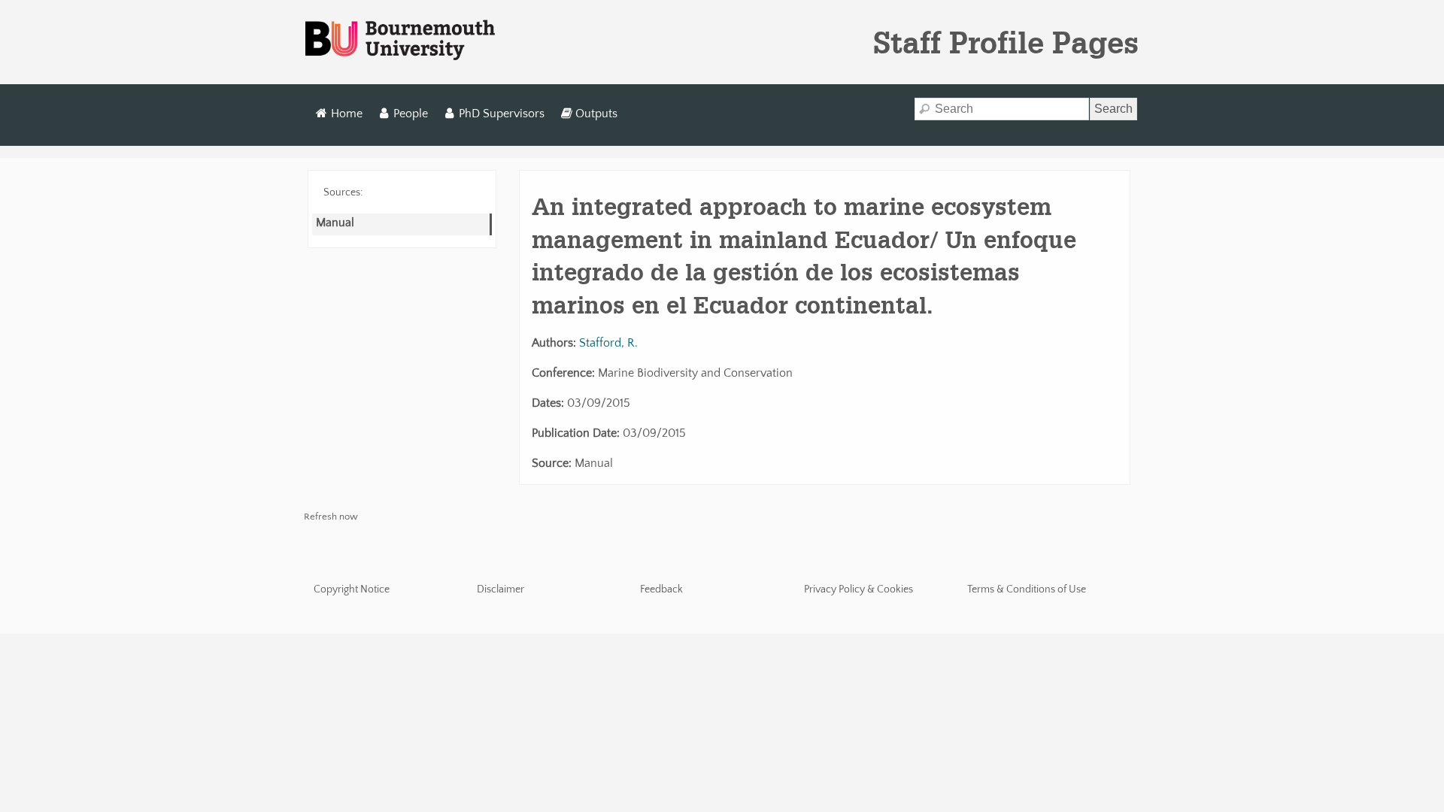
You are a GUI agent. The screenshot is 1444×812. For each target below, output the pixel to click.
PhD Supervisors (502, 113)
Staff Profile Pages (1006, 42)
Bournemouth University (400, 41)
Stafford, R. (608, 343)
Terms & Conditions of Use (1026, 589)
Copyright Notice (352, 589)
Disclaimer (500, 589)
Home (347, 113)
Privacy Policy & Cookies (858, 589)
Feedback (661, 589)
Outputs (596, 113)
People (410, 113)
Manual (335, 222)
